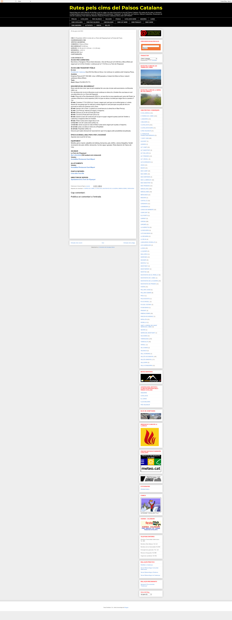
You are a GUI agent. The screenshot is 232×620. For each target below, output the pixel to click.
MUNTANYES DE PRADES (148, 284)
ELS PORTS (144, 215)
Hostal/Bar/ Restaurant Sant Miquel (83, 159)
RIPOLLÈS (144, 319)
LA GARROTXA (145, 227)
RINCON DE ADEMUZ (147, 316)
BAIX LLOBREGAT (146, 180)
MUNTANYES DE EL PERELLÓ (150, 275)
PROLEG (74, 19)
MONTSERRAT (145, 269)
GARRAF (143, 218)
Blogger (126, 607)
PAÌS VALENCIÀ (145, 404)
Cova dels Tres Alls (77, 173)
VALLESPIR (144, 362)
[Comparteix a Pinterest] (101, 186)
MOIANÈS (143, 260)
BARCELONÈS (145, 191)
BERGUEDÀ (144, 194)
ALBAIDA (143, 144)
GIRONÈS (143, 224)
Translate (154, 60)
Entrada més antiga (129, 243)
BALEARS (109, 19)
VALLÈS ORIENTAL (146, 359)
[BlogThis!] (96, 186)
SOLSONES (144, 336)
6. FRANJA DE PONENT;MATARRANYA (148, 134)
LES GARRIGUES (146, 245)
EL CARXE (144, 398)
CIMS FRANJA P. (136, 22)
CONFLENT (144, 212)
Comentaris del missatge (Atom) (107, 247)
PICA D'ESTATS (145, 298)
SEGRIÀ (143, 330)
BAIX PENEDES (145, 186)
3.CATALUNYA (98, 188)
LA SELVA (143, 239)
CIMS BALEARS (108, 22)
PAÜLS (143, 295)
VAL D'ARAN (144, 347)
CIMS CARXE (149, 22)
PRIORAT (143, 310)
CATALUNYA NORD (130, 19)
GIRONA (143, 221)
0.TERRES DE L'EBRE (89, 188)
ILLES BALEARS (145, 401)
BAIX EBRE (144, 174)
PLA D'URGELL (145, 301)
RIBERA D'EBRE (123, 188)
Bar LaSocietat (76, 155)
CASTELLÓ (144, 200)
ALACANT (143, 141)
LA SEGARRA (145, 236)
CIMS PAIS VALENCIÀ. (93, 22)
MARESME (144, 257)
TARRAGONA (130, 188)
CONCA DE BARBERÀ (147, 209)
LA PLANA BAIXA (145, 233)
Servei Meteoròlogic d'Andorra (149, 572)
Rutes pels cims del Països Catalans (115, 8)
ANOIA (143, 165)
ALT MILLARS (145, 153)
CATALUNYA (84, 19)
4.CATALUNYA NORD (147, 128)
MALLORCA (144, 254)
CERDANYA (144, 203)
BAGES (143, 168)
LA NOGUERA (145, 230)
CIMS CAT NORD (122, 22)
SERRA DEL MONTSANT (148, 333)
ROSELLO (144, 322)
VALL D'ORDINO (145, 353)
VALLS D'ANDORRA (146, 365)
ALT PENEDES (145, 156)
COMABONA (144, 206)
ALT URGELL (144, 159)
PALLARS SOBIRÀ (146, 292)
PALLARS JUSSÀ (146, 289)
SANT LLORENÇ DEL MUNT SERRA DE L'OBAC (149, 326)
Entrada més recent (76, 243)
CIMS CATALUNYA (77, 22)
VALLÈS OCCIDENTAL (147, 356)
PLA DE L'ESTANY (146, 304)
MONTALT (144, 263)
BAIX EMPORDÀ (145, 177)
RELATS (107, 25)
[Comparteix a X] (98, 186)
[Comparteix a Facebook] (99, 186)
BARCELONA (144, 188)
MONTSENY (144, 266)
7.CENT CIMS (145, 138)
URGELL (143, 344)
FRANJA (118, 19)
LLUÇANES (144, 251)
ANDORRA (143, 19)
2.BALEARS (144, 122)
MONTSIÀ (143, 272)
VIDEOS (98, 25)
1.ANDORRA (144, 119)
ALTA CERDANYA (146, 162)
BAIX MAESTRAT (146, 183)
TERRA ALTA (144, 341)
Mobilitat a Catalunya (147, 565)
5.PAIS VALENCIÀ (146, 131)
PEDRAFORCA (145, 489)
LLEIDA (143, 248)
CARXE (152, 19)
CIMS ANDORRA (76, 25)
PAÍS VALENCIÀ (97, 19)
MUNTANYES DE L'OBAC (148, 278)
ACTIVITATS (89, 25)
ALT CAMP (144, 147)
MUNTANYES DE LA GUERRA (110, 188)
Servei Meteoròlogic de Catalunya (150, 575)
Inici (103, 243)
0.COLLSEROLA (145, 113)
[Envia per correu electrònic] (94, 186)
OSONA (143, 286)
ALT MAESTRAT (145, 150)
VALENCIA (144, 350)
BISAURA (143, 197)
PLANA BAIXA (145, 307)
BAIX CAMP (144, 171)
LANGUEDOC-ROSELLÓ (148, 242)
